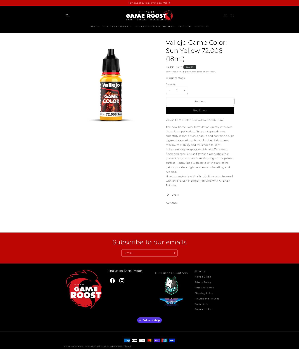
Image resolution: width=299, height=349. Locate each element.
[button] (67, 15)
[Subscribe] (174, 253)
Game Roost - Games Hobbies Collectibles (91, 346)
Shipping (186, 72)
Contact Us (201, 304)
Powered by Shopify (121, 346)
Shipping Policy (204, 293)
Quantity (170, 84)
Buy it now (200, 110)
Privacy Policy (203, 282)
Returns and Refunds (207, 298)
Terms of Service (204, 287)
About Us (200, 271)
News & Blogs (203, 276)
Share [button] (175, 194)
